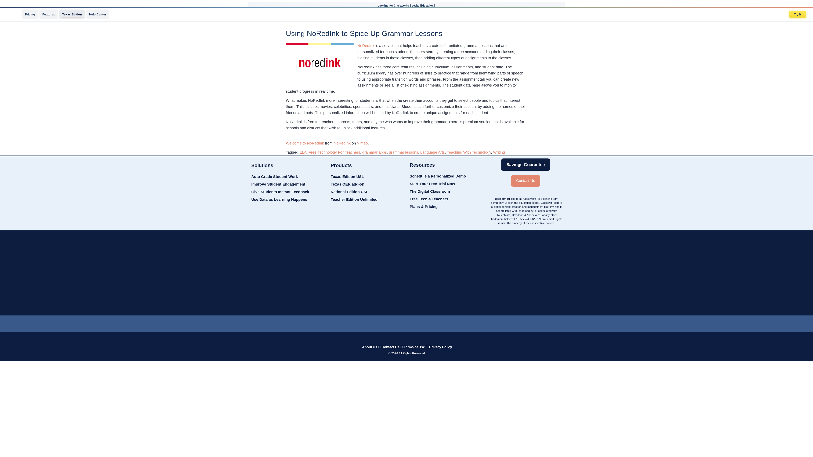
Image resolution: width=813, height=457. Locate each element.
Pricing (30, 14)
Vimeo (362, 143)
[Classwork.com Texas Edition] (12, 14)
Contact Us (391, 347)
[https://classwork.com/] (402, 338)
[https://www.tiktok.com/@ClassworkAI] (389, 323)
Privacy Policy (440, 347)
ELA (303, 152)
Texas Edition (72, 14)
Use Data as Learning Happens (279, 199)
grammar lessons (403, 152)
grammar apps (374, 152)
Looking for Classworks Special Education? (406, 5)
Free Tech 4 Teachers (429, 199)
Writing (499, 152)
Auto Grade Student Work (274, 177)
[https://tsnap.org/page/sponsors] (569, 273)
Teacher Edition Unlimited (354, 199)
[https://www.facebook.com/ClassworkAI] (406, 323)
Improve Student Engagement (278, 184)
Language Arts (432, 152)
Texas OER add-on (347, 184)
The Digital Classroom (430, 191)
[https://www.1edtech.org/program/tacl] (252, 272)
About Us (369, 347)
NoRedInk (365, 46)
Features (48, 14)
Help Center (97, 14)
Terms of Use (414, 347)
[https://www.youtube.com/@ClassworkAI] (440, 323)
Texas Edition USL (347, 177)
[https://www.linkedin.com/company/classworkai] (372, 323)
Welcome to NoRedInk (305, 143)
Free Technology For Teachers (334, 152)
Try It (797, 14)
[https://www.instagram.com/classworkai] (423, 323)
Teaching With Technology (469, 152)
